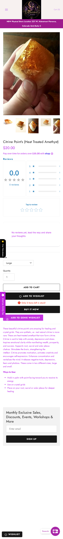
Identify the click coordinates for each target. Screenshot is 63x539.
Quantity (6, 270)
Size (5, 257)
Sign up (32, 439)
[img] (14, 180)
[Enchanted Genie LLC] (31, 9)
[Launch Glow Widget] (55, 531)
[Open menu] (6, 9)
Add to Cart (32, 287)
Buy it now (31, 309)
